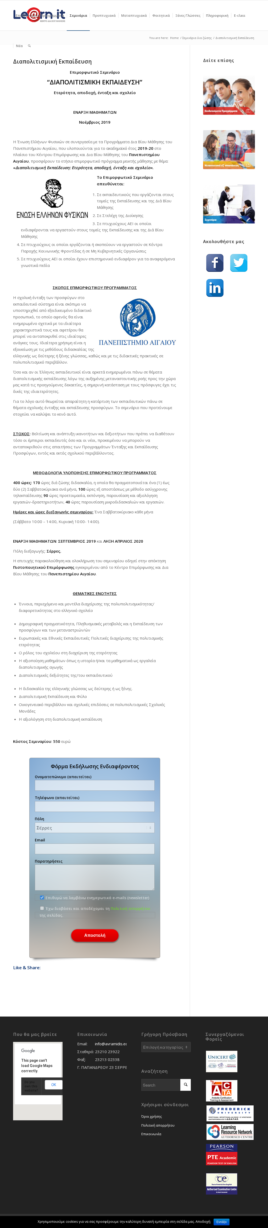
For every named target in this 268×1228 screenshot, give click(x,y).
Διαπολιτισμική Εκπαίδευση (52, 61)
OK (53, 1085)
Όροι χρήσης (151, 1116)
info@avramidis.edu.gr (115, 1043)
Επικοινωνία (151, 1134)
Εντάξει (221, 1222)
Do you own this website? (31, 1086)
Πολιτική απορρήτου (130, 908)
